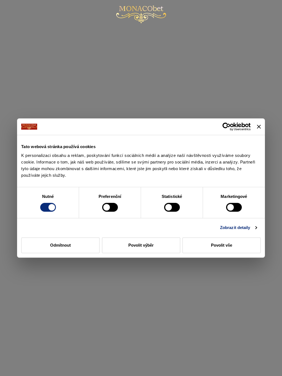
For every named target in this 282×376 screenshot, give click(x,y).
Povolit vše (221, 245)
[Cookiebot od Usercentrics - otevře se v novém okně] (226, 126)
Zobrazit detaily (235, 227)
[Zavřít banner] (259, 127)
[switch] (110, 207)
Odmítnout (60, 245)
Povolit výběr (141, 245)
